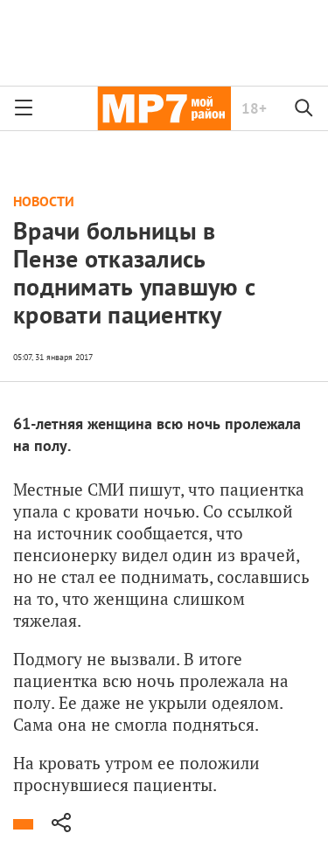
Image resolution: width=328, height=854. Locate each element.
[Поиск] (304, 108)
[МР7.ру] (164, 108)
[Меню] (23, 108)
